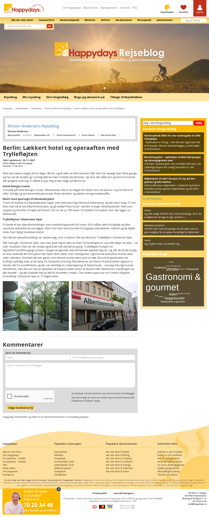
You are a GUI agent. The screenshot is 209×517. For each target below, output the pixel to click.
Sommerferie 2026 (64, 461)
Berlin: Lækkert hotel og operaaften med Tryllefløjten (100, 108)
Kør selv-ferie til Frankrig (118, 458)
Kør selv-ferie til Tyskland (119, 461)
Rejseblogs (37, 108)
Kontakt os (8, 474)
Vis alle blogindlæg (152, 198)
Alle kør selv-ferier (12, 451)
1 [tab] (104, 88)
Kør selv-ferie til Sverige (118, 464)
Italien (173, 294)
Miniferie (58, 455)
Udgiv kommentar (20, 408)
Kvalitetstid (160, 267)
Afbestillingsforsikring (168, 471)
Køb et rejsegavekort (168, 458)
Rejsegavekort (109, 7)
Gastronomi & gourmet (173, 301)
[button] (199, 9)
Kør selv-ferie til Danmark (119, 468)
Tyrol (156, 296)
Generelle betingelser (124, 493)
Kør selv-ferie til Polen (117, 471)
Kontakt (125, 7)
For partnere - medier (14, 458)
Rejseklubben (22, 108)
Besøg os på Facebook (169, 455)
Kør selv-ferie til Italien (117, 451)
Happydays (8, 108)
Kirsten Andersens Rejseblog (58, 108)
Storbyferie (60, 471)
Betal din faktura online (169, 461)
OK (49, 26)
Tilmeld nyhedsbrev (167, 474)
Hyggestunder (174, 298)
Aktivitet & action (184, 293)
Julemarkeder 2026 (64, 464)
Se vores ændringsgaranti (170, 464)
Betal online (90, 7)
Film (5, 464)
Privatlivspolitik (99, 493)
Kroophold (59, 458)
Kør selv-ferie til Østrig (117, 455)
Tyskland (182, 269)
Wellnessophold (62, 468)
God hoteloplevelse (173, 266)
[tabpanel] (104, 58)
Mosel (171, 262)
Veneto (172, 269)
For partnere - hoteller (14, 461)
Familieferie (60, 474)
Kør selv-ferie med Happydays (77, 2)
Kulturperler (193, 269)
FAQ (134, 7)
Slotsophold (60, 451)
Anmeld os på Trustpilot (170, 451)
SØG (199, 123)
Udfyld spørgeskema (168, 468)
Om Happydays (72, 7)
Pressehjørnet (10, 471)
